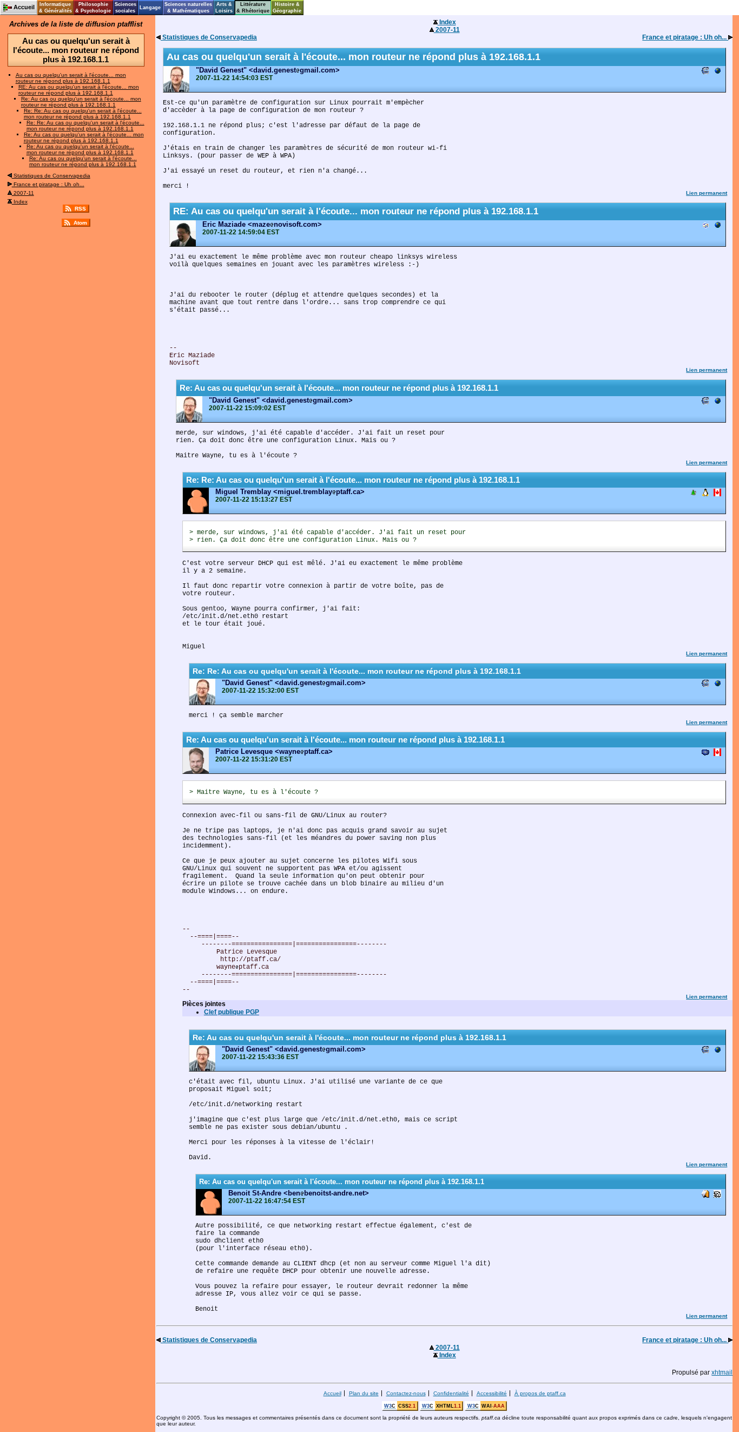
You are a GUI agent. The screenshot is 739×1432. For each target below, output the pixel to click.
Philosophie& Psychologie (93, 8)
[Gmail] (705, 72)
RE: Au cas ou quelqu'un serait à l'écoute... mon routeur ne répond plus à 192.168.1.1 (78, 90)
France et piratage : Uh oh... (48, 184)
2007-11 (23, 193)
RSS (80, 209)
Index (20, 202)
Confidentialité (451, 1393)
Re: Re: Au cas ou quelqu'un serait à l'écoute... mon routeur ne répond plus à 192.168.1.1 (83, 114)
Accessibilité (492, 1393)
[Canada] (717, 493)
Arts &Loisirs (224, 8)
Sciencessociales (125, 8)
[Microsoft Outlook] (705, 226)
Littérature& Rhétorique (252, 8)
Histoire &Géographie (287, 8)
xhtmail (722, 1372)
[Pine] (693, 493)
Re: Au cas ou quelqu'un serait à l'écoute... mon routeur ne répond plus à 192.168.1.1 (81, 102)
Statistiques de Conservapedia (51, 176)
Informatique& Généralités (55, 8)
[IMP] (705, 753)
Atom (80, 223)
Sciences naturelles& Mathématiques (188, 8)
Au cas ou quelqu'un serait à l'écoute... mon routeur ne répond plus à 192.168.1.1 (71, 78)
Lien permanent (706, 193)
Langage (150, 7)
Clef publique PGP (231, 1012)
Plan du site (364, 1393)
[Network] (717, 1195)
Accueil (332, 1393)
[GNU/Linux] (705, 493)
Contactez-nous (406, 1393)
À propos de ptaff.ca (540, 1393)
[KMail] (705, 1195)
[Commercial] (717, 72)
